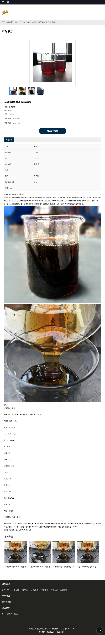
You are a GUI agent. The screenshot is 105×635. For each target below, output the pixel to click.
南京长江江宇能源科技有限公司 (40, 629)
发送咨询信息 (52, 131)
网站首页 (18, 22)
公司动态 (25, 590)
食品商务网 (60, 632)
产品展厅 (27, 22)
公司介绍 (15, 590)
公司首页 (5, 590)
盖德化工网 (50, 632)
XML (73, 629)
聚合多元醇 (6, 602)
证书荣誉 (44, 590)
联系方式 (54, 590)
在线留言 (63, 590)
